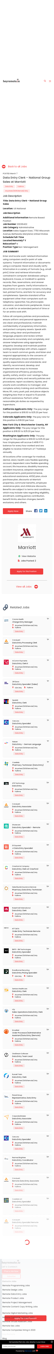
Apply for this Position (27, 571)
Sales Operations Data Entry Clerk (27, 1012)
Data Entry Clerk (19, 702)
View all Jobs (24, 586)
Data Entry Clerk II (20, 663)
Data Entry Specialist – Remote (26, 827)
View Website (29, 556)
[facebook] (36, 511)
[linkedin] (46, 511)
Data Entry (17, 786)
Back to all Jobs (17, 166)
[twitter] (41, 511)
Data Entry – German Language (26, 744)
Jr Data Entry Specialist (22, 848)
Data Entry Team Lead (22, 1056)
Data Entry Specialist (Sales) (25, 684)
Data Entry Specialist (21, 723)
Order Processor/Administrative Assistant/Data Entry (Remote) (26, 1034)
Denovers (28, 1351)
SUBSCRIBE (44, 1346)
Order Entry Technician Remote (26, 931)
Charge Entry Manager (22, 622)
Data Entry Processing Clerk (24, 642)
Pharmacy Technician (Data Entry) (28, 765)
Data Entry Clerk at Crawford (25, 869)
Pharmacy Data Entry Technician (27, 889)
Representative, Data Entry (24, 1098)
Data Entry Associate (21, 806)
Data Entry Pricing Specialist (24, 972)
